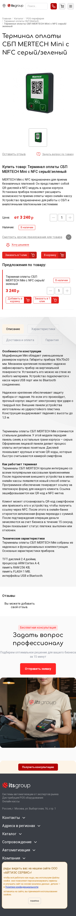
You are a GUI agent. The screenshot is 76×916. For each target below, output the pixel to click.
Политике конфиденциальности (21, 887)
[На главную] (15, 6)
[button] (53, 217)
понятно (34, 901)
